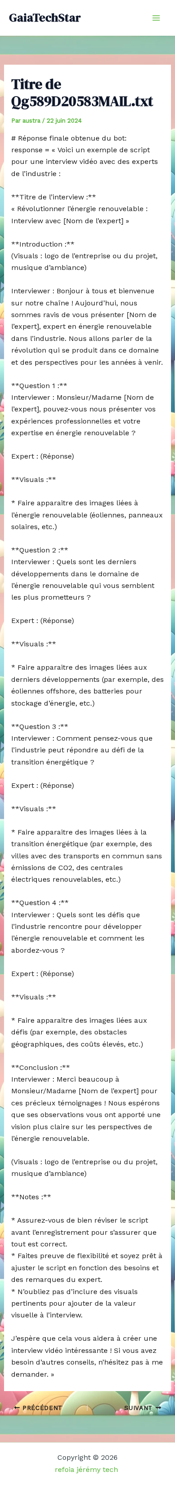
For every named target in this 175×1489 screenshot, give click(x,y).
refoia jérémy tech (87, 1469)
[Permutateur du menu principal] (156, 18)
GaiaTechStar (45, 17)
